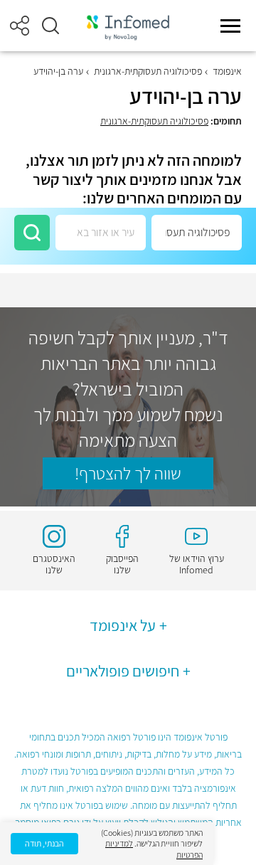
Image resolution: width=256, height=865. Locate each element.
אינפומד (227, 71)
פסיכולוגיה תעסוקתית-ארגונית (148, 71)
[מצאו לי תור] (32, 232)
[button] (50, 25)
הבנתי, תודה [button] (44, 843)
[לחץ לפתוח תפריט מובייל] (230, 25)
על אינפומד (123, 625)
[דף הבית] (128, 26)
